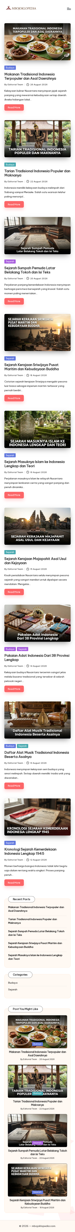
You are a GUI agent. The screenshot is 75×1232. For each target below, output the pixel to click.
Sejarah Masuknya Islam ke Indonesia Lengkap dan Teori (34, 463)
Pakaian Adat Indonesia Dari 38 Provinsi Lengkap (36, 657)
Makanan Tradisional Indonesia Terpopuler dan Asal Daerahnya (30, 76)
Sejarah (10, 261)
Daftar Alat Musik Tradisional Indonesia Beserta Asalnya (36, 754)
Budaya (10, 67)
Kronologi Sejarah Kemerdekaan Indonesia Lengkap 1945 (30, 851)
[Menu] (69, 9)
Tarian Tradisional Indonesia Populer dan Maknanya (37, 173)
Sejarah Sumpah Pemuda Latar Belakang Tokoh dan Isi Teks (29, 270)
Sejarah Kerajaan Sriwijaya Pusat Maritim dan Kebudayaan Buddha (31, 367)
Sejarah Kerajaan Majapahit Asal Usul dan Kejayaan (35, 560)
